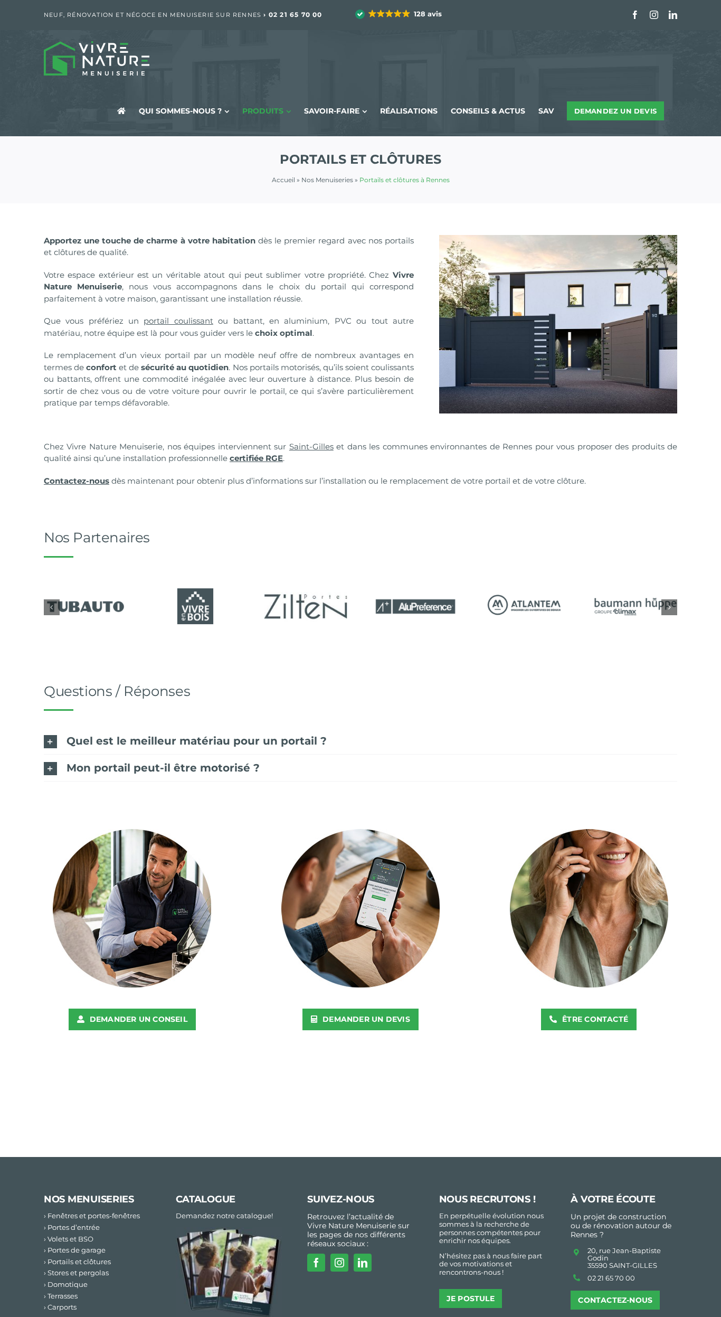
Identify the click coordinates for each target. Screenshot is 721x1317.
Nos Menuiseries (327, 180)
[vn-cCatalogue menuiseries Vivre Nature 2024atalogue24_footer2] (229, 1231)
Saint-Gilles (311, 446)
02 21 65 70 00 (295, 14)
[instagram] (339, 1263)
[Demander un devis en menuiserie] (360, 833)
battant (248, 321)
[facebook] (316, 1263)
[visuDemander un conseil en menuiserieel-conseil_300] (132, 833)
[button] (399, 14)
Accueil (283, 180)
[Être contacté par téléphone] (589, 833)
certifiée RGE (256, 458)
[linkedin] (363, 1263)
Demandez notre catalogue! (224, 1215)
